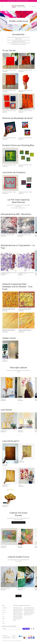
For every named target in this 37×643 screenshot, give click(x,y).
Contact (3, 618)
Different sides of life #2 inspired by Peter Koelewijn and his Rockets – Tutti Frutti (8, 330)
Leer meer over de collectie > (18, 522)
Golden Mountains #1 (5, 505)
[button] (2, 6)
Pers (3, 614)
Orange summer (3, 399)
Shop (3, 616)
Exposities (4, 612)
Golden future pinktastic (21, 588)
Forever (20, 484)
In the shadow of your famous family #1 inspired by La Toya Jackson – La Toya (9, 273)
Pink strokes (20, 399)
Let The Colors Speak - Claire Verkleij (10, 640)
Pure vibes (20, 460)
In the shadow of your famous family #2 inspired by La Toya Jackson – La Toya (26, 273)
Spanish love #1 (20, 430)
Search (3, 623)
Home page (4, 607)
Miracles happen (5, 464)
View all (18, 595)
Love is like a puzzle (4, 430)
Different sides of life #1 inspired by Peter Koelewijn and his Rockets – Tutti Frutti (25, 330)
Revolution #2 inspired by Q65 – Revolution (9, 70)
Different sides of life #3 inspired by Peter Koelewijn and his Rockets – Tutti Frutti (25, 309)
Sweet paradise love (5, 484)
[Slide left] (16, 239)
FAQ (3, 620)
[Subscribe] (19, 629)
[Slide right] (21, 239)
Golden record (4, 359)
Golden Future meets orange (5, 588)
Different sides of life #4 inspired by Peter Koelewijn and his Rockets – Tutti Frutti (8, 309)
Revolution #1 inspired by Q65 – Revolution (7, 234)
